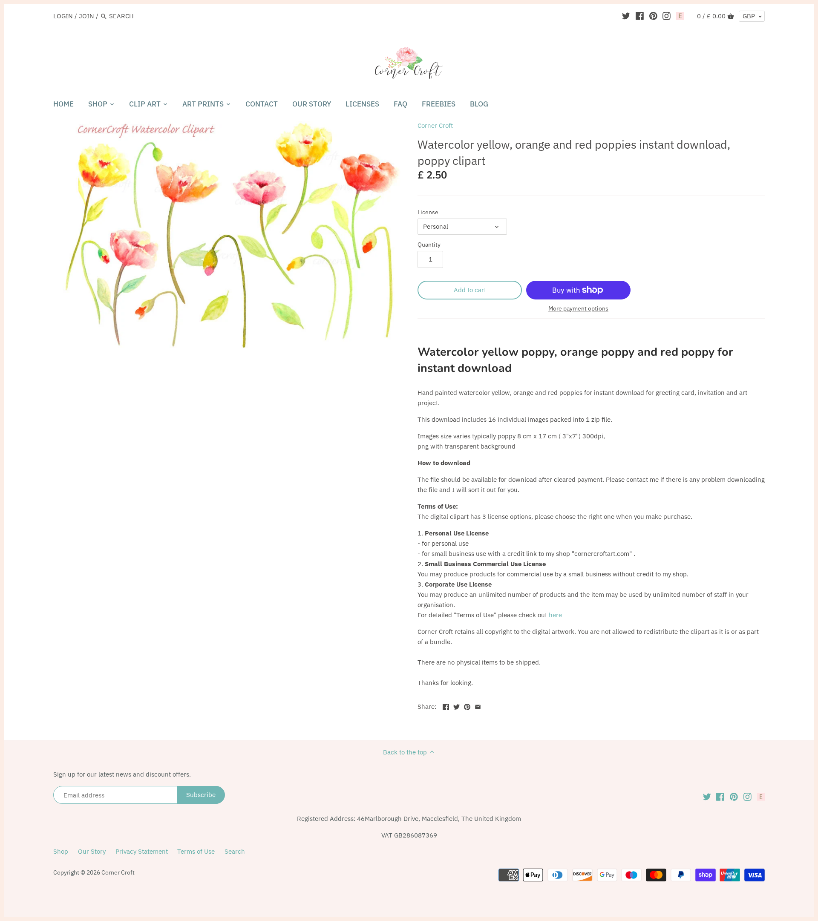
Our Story (92, 851)
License (428, 212)
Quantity (429, 244)
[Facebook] (640, 16)
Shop (60, 851)
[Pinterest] (653, 16)
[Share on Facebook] (446, 706)
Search (235, 851)
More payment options (578, 308)
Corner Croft (435, 125)
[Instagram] (666, 16)
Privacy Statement (141, 851)
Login (63, 16)
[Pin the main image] (467, 706)
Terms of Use (196, 851)
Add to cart (470, 290)
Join (86, 16)
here (555, 615)
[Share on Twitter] (456, 706)
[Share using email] (478, 706)
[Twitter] (626, 16)
